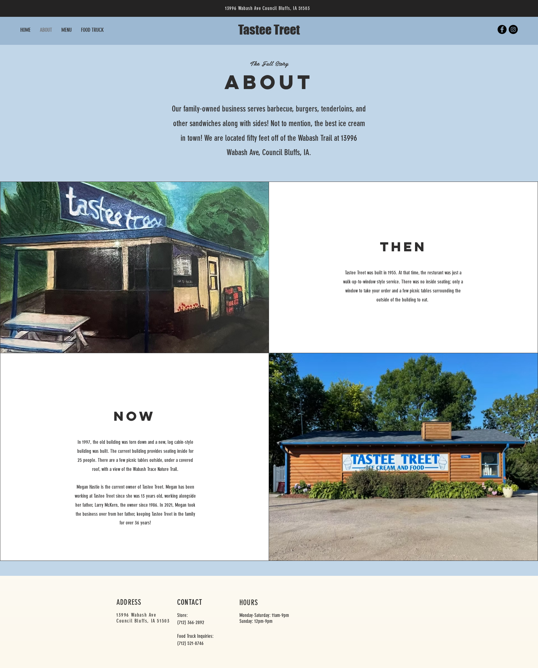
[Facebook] (502, 29)
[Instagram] (513, 29)
